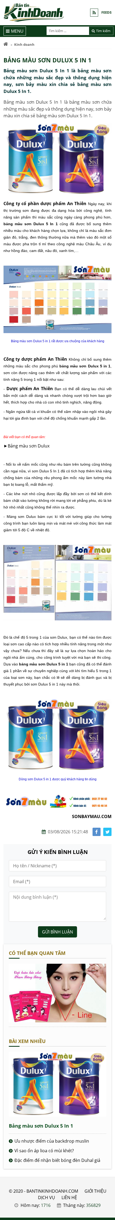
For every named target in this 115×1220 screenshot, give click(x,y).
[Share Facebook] (97, 832)
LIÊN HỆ (69, 1197)
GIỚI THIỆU (95, 1191)
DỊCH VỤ (46, 1197)
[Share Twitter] (107, 832)
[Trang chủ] (5, 44)
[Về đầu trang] (107, 488)
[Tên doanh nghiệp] (57, 1021)
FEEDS (106, 12)
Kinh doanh (24, 44)
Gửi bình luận (57, 932)
